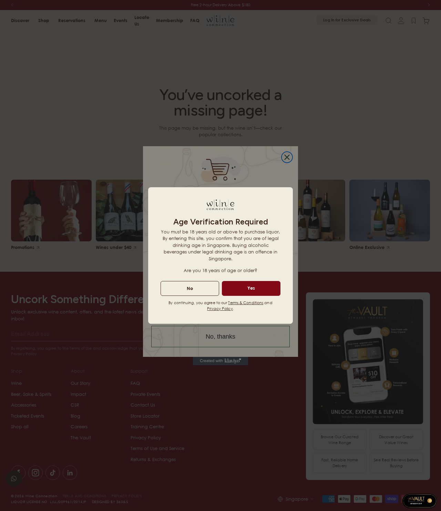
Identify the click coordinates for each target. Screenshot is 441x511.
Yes (251, 288)
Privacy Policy (220, 308)
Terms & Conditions (245, 302)
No (190, 288)
